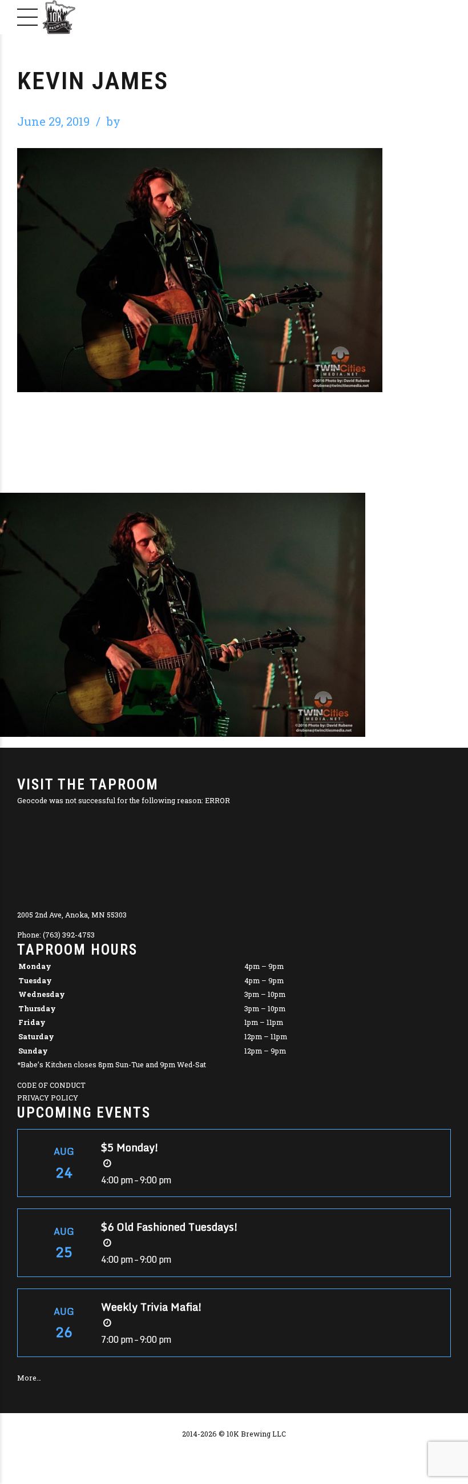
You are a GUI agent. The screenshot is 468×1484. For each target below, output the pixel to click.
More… (29, 1377)
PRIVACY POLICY (47, 1097)
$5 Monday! (130, 1147)
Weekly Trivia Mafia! (151, 1306)
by (113, 121)
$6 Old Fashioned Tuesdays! (169, 1226)
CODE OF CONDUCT (51, 1085)
